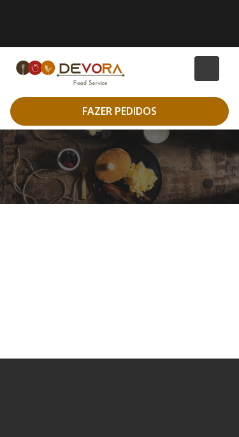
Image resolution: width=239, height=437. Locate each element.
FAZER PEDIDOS (119, 111)
